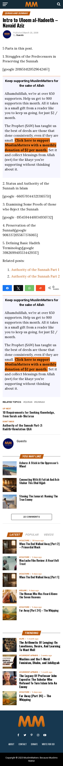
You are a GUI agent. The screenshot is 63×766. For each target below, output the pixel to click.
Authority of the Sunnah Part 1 (35, 270)
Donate (34, 744)
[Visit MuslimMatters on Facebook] (18, 735)
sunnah (40, 402)
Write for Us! (48, 744)
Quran (28, 402)
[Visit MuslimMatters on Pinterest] (31, 735)
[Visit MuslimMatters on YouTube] (44, 735)
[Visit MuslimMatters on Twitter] (24, 735)
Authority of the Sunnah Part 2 (35, 276)
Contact (23, 744)
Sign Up (31, 709)
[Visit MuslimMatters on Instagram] (38, 735)
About (11, 744)
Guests (20, 35)
